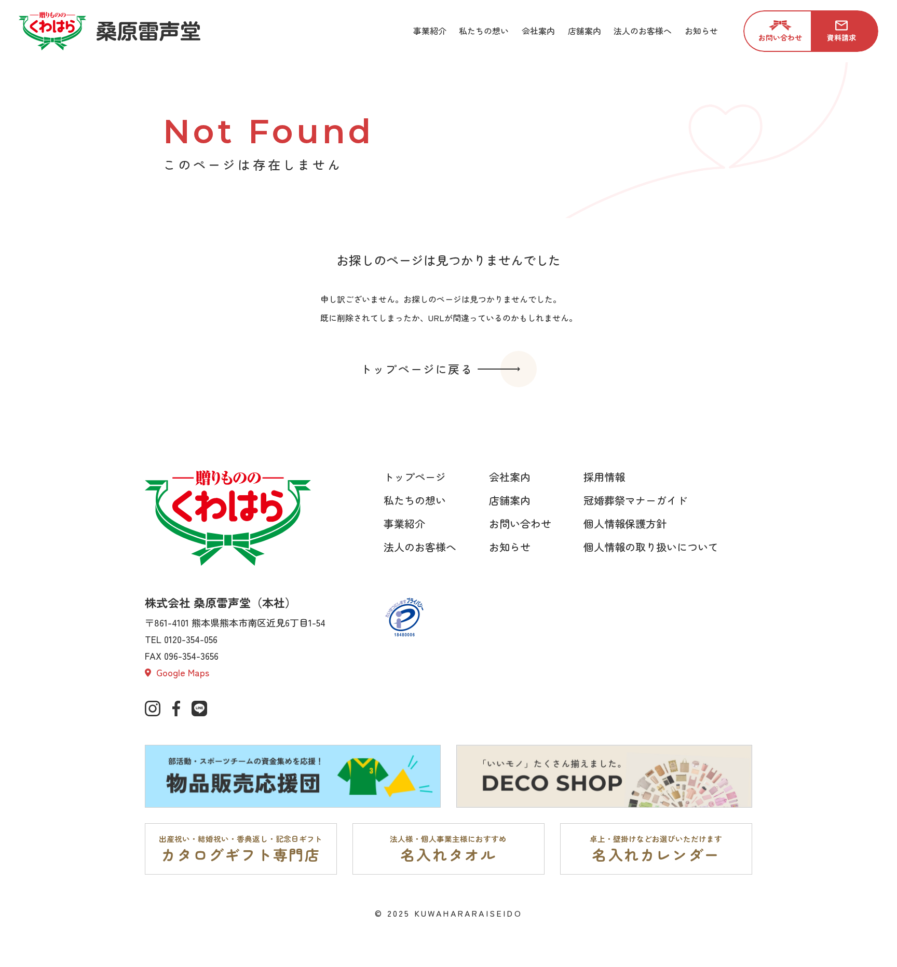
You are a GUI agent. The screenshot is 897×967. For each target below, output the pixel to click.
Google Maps (181, 672)
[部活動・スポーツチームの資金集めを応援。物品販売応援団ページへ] (293, 776)
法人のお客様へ (420, 546)
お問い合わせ (520, 523)
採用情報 (604, 476)
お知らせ (510, 546)
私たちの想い (415, 500)
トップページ (415, 476)
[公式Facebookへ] (176, 708)
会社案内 (510, 476)
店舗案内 (510, 500)
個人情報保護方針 (625, 523)
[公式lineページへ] (199, 708)
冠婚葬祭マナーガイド (635, 500)
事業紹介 (404, 523)
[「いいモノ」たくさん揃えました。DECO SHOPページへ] (604, 776)
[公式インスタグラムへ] (152, 708)
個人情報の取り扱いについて (650, 546)
